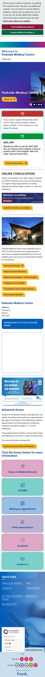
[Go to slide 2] (36, 104)
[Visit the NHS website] (6, 58)
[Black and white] (17, 665)
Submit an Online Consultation (17, 208)
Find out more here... (15, 163)
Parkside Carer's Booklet (14, 283)
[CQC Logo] (11, 634)
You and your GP (9, 604)
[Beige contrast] (26, 665)
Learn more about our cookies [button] (16, 21)
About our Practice (12, 266)
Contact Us (7, 588)
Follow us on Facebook (12, 583)
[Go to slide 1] (34, 104)
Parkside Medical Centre (18, 53)
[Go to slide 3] (39, 104)
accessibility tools (34, 650)
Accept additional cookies (17, 33)
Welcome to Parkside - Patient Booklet (20, 277)
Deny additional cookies (17, 27)
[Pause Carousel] (30, 104)
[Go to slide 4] (41, 104)
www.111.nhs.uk (10, 128)
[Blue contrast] (22, 665)
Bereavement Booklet (13, 294)
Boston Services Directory (15, 271)
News (28, 583)
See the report (9, 650)
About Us (8, 99)
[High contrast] (31, 665)
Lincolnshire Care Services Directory (19, 289)
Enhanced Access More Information (19, 446)
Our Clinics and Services (12, 596)
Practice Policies (33, 588)
